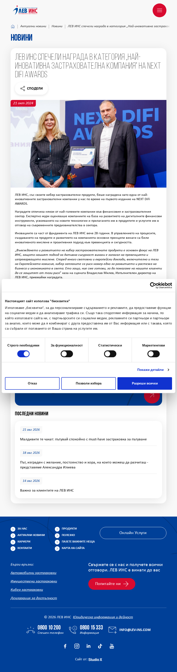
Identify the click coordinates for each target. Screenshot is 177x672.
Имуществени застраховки (34, 581)
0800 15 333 (91, 628)
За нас (22, 528)
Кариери (23, 541)
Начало (13, 26)
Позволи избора (88, 383)
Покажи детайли (150, 370)
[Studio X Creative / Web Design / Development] (95, 659)
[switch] (67, 353)
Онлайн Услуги (133, 533)
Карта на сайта (73, 548)
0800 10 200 (49, 628)
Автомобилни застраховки (33, 573)
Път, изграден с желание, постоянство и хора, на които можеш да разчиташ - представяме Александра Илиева (84, 465)
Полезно (68, 535)
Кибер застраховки (27, 590)
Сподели (31, 90)
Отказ (32, 383)
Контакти (24, 548)
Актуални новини (33, 26)
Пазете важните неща (78, 541)
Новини (57, 26)
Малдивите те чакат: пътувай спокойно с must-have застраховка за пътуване (83, 439)
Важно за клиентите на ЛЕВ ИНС (47, 491)
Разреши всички (145, 383)
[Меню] (159, 10)
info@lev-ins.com (135, 630)
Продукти (69, 528)
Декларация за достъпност (34, 598)
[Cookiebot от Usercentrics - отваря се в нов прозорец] (153, 285)
